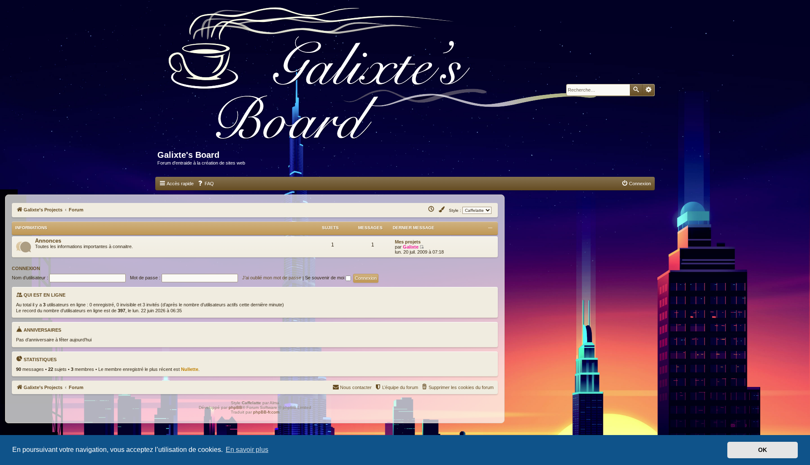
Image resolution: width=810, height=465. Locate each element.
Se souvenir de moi (325, 277)
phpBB (235, 407)
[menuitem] (205, 183)
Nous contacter (356, 387)
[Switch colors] (442, 210)
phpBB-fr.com (266, 412)
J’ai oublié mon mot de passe (271, 277)
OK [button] (762, 449)
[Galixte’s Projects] (386, 78)
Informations (31, 227)
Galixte (410, 246)
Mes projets (408, 241)
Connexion (26, 268)
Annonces (48, 241)
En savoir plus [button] (247, 449)
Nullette (189, 369)
